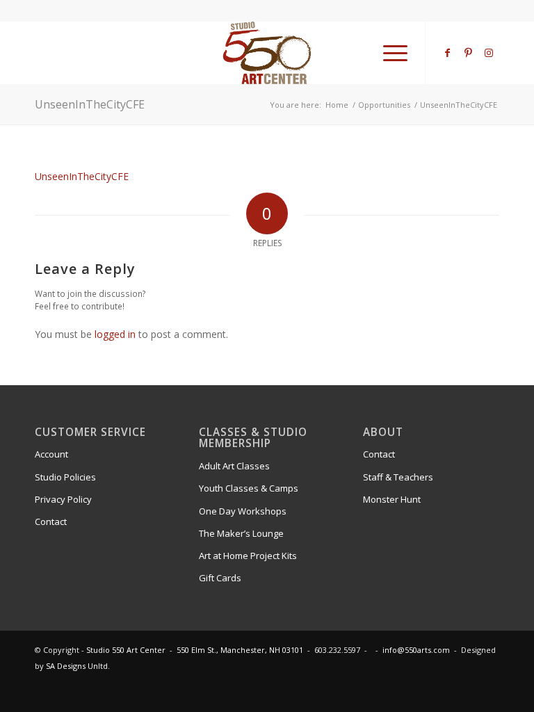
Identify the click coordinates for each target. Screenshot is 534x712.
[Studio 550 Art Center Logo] (267, 53)
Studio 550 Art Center (125, 650)
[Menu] (388, 53)
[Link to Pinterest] (468, 52)
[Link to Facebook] (447, 52)
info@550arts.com (416, 650)
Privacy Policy (63, 499)
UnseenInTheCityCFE (90, 104)
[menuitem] (388, 53)
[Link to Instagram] (488, 52)
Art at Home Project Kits (248, 555)
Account (51, 454)
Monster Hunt (392, 499)
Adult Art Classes (234, 466)
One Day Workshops (242, 511)
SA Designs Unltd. (78, 666)
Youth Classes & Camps (248, 488)
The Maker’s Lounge (241, 533)
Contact (51, 521)
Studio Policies (65, 477)
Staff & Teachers (398, 477)
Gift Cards (220, 578)
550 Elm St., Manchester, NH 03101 (240, 650)
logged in (115, 334)
